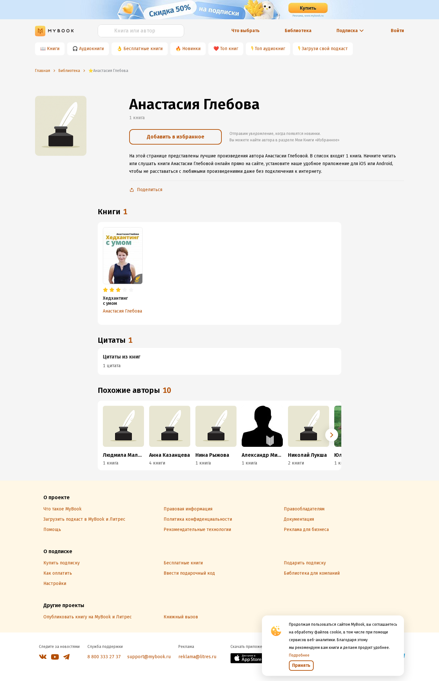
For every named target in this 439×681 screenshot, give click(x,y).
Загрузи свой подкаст (325, 48)
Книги (53, 48)
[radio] (105, 290)
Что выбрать (245, 30)
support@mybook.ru (149, 656)
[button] (331, 435)
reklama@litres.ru (197, 656)
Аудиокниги (91, 48)
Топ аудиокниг (270, 48)
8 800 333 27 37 (104, 656)
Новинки (191, 48)
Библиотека (298, 30)
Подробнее (299, 655)
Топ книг (229, 48)
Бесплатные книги (143, 48)
